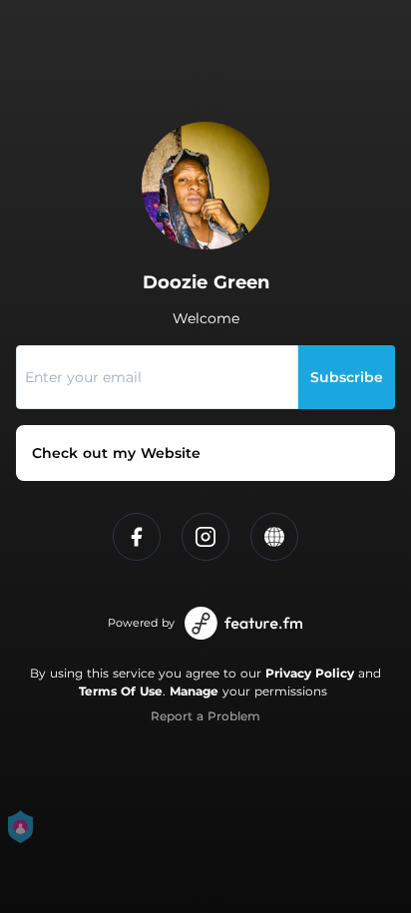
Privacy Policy (309, 673)
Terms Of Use (121, 691)
